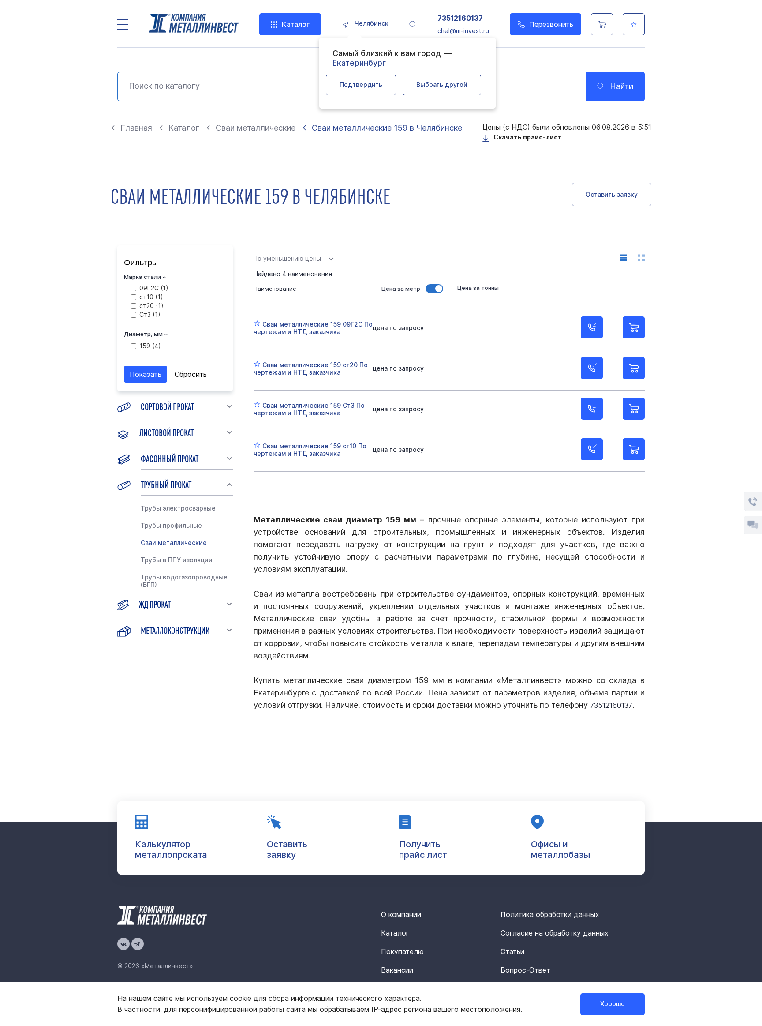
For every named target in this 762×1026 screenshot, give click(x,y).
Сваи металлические (174, 542)
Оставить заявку (612, 194)
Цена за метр (400, 288)
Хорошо (612, 1003)
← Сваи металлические (250, 127)
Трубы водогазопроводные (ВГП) (184, 580)
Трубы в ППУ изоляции (177, 560)
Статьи (512, 951)
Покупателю (402, 951)
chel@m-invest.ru (463, 30)
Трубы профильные (171, 525)
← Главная (131, 127)
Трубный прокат (166, 484)
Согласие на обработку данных (555, 932)
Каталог (296, 24)
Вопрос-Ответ (525, 970)
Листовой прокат (166, 432)
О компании (401, 914)
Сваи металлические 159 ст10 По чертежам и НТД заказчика (310, 449)
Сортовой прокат (167, 406)
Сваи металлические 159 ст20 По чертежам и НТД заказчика (311, 368)
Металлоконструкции (175, 629)
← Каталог (179, 127)
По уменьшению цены (287, 258)
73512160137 (460, 18)
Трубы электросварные (178, 508)
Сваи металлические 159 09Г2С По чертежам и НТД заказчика (313, 327)
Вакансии (397, 970)
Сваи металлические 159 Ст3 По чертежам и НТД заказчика (309, 409)
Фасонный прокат (169, 458)
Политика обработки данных (550, 914)
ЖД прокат (155, 603)
